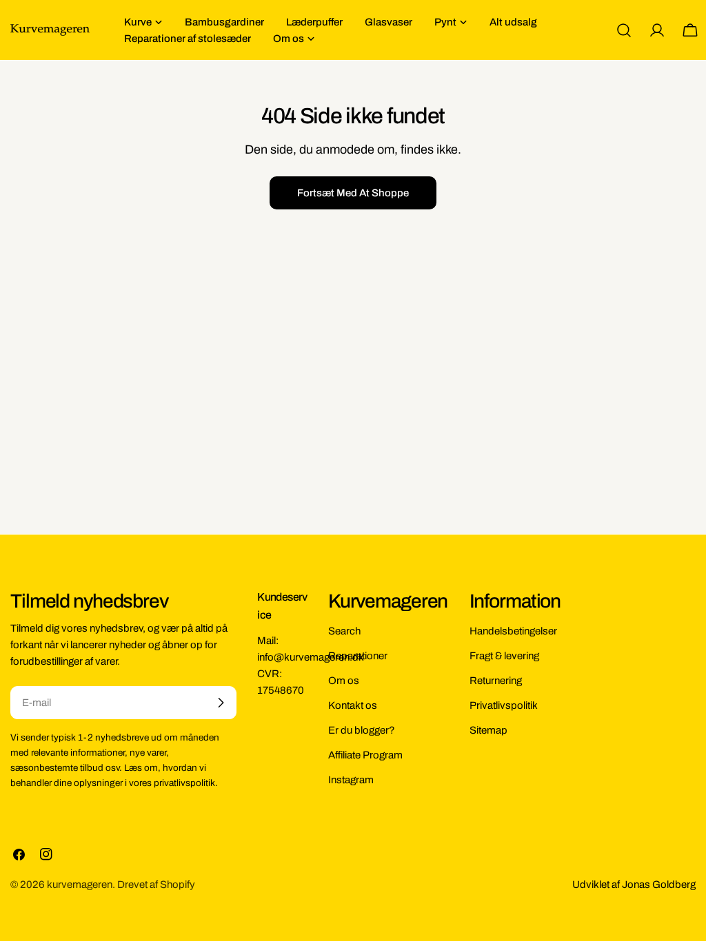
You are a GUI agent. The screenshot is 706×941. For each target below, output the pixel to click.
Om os (343, 680)
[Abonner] (220, 702)
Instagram (351, 779)
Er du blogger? (361, 730)
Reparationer (357, 655)
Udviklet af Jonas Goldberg (634, 884)
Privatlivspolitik (504, 705)
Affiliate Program (365, 755)
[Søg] (624, 30)
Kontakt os (352, 705)
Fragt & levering (504, 655)
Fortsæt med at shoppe (353, 192)
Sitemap (488, 730)
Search (344, 631)
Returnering (496, 680)
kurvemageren (79, 884)
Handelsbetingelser (513, 631)
